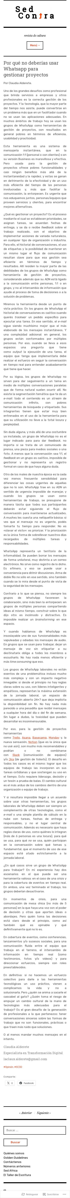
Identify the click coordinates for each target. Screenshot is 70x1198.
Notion (32, 742)
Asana (26, 737)
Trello (16, 737)
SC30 (19, 1067)
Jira (11, 759)
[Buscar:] (35, 1130)
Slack (16, 755)
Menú (33, 45)
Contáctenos (12, 1162)
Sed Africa (11, 1170)
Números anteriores (17, 1166)
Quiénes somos (14, 1153)
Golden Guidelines (16, 1157)
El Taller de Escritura (17, 1175)
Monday (54, 737)
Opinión (9, 1067)
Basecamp (39, 737)
